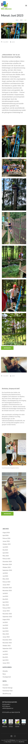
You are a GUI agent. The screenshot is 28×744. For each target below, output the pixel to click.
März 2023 (6, 605)
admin (13, 42)
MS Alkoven (6, 9)
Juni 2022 (5, 625)
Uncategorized (7, 677)
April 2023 (6, 602)
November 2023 (7, 590)
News (4, 674)
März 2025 (6, 555)
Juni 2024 (5, 576)
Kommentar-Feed (7, 690)
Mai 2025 (5, 550)
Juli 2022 (5, 622)
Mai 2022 (5, 628)
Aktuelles (5, 671)
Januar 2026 (6, 541)
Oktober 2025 (7, 544)
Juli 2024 (5, 573)
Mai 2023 (5, 599)
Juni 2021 (5, 654)
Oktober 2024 (7, 567)
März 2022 (6, 634)
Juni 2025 (5, 547)
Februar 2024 (6, 582)
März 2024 (6, 579)
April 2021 (6, 660)
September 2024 (7, 570)
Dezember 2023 (7, 587)
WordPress (21, 741)
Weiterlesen (7, 348)
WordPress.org (7, 693)
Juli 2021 (5, 651)
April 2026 (6, 535)
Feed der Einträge (7, 688)
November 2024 (7, 564)
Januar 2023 (6, 611)
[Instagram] (15, 736)
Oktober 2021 (7, 645)
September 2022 (7, 616)
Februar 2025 (6, 558)
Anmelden (5, 685)
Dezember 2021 (7, 640)
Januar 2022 (6, 637)
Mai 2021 (5, 657)
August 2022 (6, 619)
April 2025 (6, 553)
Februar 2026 (6, 538)
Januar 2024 (6, 584)
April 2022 (6, 631)
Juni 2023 (5, 596)
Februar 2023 (6, 608)
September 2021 (7, 648)
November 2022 (7, 613)
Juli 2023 (5, 593)
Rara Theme (8, 741)
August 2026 (6, 532)
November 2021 (7, 642)
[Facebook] (11, 736)
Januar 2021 (6, 663)
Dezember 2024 (7, 561)
